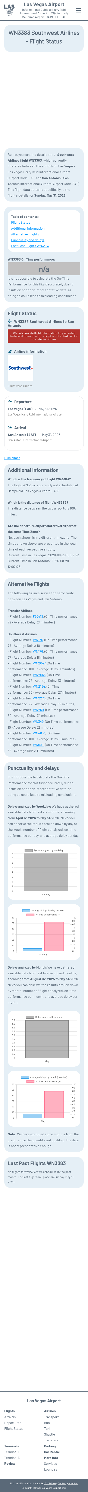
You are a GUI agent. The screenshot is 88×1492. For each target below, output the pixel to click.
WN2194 (39, 686)
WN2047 (39, 663)
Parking (50, 1446)
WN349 (38, 721)
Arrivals (10, 1417)
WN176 (38, 651)
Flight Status (20, 222)
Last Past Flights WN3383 (30, 246)
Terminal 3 (12, 1458)
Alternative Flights (25, 234)
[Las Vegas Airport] (9, 10)
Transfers (51, 1440)
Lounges (50, 1469)
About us (73, 1483)
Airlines (50, 1411)
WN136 (38, 640)
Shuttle (49, 1434)
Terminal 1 (11, 1452)
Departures (12, 1423)
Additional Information (28, 228)
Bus (47, 1423)
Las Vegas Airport (44, 4)
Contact (62, 1483)
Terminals (11, 1446)
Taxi (47, 1428)
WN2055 (39, 675)
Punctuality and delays (27, 240)
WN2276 (39, 698)
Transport (51, 1417)
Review (10, 1463)
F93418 (38, 616)
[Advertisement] (44, 99)
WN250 (38, 710)
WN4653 (39, 733)
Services (50, 1463)
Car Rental (52, 1452)
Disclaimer (50, 1483)
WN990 (38, 745)
